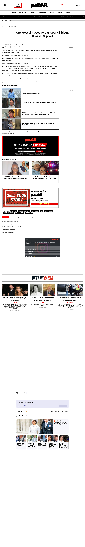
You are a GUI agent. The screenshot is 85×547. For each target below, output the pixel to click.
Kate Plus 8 (13, 26)
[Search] (5, 5)
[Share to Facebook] (7, 47)
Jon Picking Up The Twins (8, 232)
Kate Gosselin (49, 211)
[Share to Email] (20, 47)
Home (3, 26)
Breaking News (19, 212)
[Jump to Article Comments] (3, 47)
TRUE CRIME (42, 13)
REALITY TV (22, 13)
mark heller (29, 212)
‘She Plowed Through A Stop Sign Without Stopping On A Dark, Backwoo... (26, 217)
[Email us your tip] (18, 7)
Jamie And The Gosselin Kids (8, 229)
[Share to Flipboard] (16, 47)
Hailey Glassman (8, 212)
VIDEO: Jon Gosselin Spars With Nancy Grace (15, 63)
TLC (42, 211)
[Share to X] (11, 47)
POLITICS (32, 13)
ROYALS (51, 13)
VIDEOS (60, 13)
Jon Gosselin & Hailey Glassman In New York (12, 226)
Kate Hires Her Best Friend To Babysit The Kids (15, 55)
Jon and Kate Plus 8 (24, 211)
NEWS (14, 13)
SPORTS (68, 13)
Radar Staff (7, 44)
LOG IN (78, 5)
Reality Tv (8, 26)
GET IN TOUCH (44, 204)
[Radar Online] (39, 5)
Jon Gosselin (35, 211)
